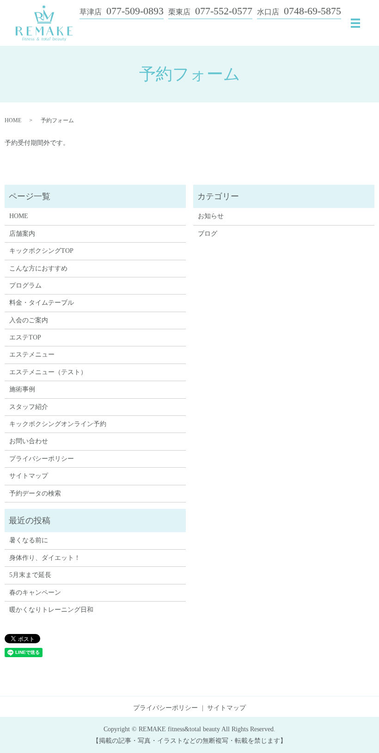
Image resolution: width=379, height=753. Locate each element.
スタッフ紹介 (28, 406)
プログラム (25, 285)
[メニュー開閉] (355, 23)
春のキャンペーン (35, 592)
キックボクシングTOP (41, 250)
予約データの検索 (35, 493)
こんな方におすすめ (38, 268)
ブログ (207, 233)
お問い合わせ (28, 441)
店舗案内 (22, 233)
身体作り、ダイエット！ (44, 557)
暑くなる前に (28, 540)
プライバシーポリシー (41, 458)
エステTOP (25, 337)
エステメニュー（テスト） (48, 372)
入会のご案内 (28, 320)
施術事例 (22, 389)
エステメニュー (32, 354)
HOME (13, 120)
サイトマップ (28, 475)
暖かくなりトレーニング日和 (51, 609)
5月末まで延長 (30, 574)
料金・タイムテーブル (41, 302)
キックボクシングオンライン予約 (57, 423)
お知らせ (211, 216)
